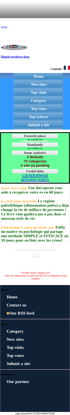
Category (38, 100)
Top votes (39, 108)
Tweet (4, 27)
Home (39, 76)
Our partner (18, 381)
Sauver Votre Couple (14, 188)
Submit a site (38, 124)
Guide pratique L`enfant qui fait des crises (28, 227)
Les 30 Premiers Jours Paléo (19, 201)
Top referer (38, 116)
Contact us (16, 305)
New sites (38, 84)
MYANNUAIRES (35, 180)
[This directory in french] (67, 68)
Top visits (39, 92)
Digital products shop (15, 56)
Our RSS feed (21, 313)
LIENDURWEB (35, 175)
